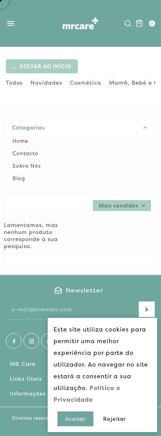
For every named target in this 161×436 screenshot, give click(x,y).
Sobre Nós (27, 165)
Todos (14, 82)
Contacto (25, 153)
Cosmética (85, 82)
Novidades (46, 82)
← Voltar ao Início (42, 66)
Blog (19, 178)
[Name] (147, 309)
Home (21, 140)
